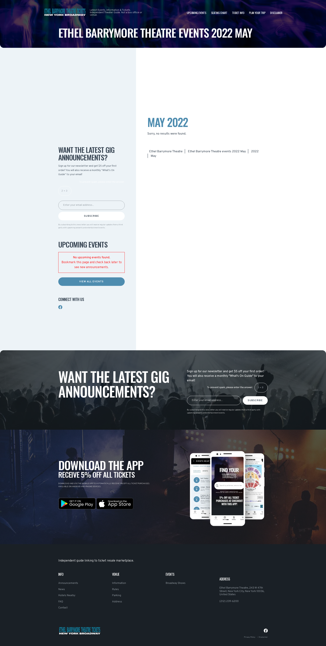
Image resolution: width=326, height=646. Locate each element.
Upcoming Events (196, 13)
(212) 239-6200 (229, 601)
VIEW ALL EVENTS (91, 281)
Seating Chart (219, 13)
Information (119, 583)
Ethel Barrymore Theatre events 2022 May (217, 151)
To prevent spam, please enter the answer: (102, 182)
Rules (115, 589)
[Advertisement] (91, 107)
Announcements (68, 583)
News (61, 589)
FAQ (60, 601)
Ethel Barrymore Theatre (166, 151)
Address (117, 601)
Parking (116, 595)
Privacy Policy (249, 637)
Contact (63, 607)
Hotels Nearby (66, 595)
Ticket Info (238, 13)
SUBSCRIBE (91, 216)
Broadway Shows (175, 583)
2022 (255, 151)
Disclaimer (276, 13)
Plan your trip (257, 13)
